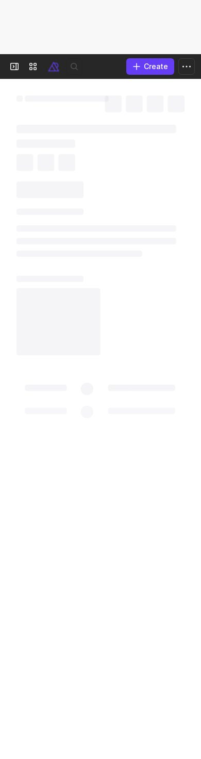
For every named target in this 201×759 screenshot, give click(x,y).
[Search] (74, 66)
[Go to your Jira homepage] (53, 66)
